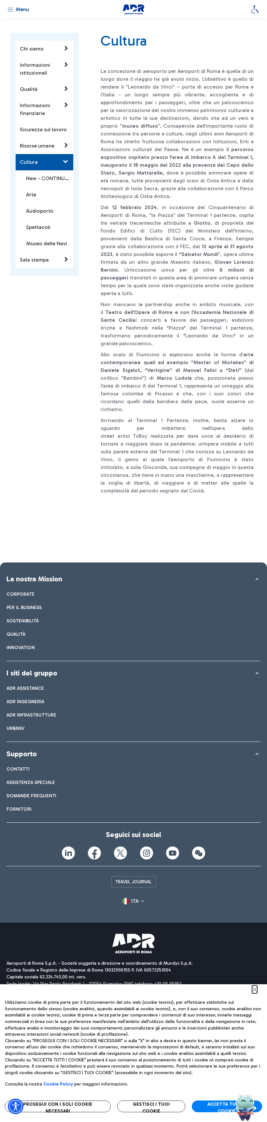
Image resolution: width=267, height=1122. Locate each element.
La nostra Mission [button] (34, 579)
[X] (120, 852)
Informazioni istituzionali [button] (35, 69)
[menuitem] (21, 594)
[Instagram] (146, 852)
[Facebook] (94, 852)
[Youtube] (172, 852)
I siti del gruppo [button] (32, 673)
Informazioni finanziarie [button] (35, 109)
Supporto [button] (22, 753)
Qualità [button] (28, 89)
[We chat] (198, 852)
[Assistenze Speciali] (254, 9)
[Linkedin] (68, 852)
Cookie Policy (58, 1084)
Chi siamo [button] (32, 49)
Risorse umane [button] (37, 146)
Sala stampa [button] (34, 260)
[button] (133, 901)
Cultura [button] (29, 162)
